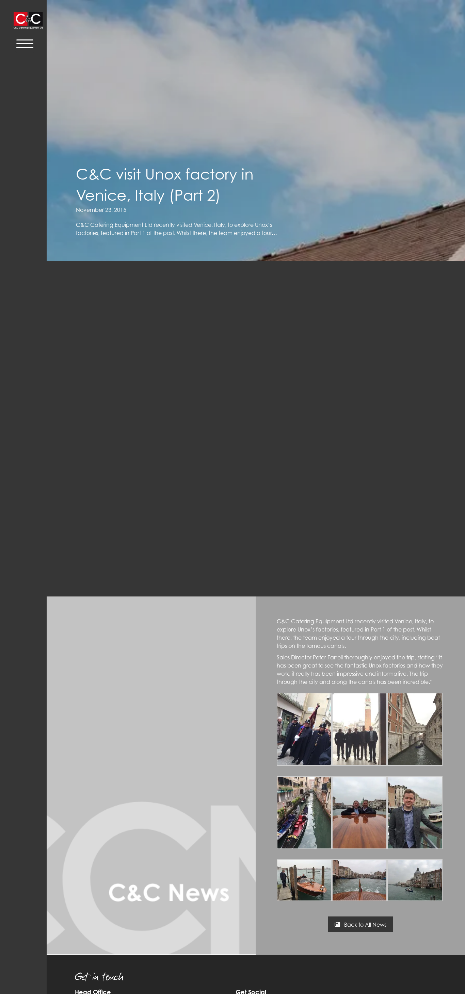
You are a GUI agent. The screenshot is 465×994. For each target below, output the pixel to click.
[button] (360, 924)
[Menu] (24, 43)
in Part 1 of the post (389, 629)
